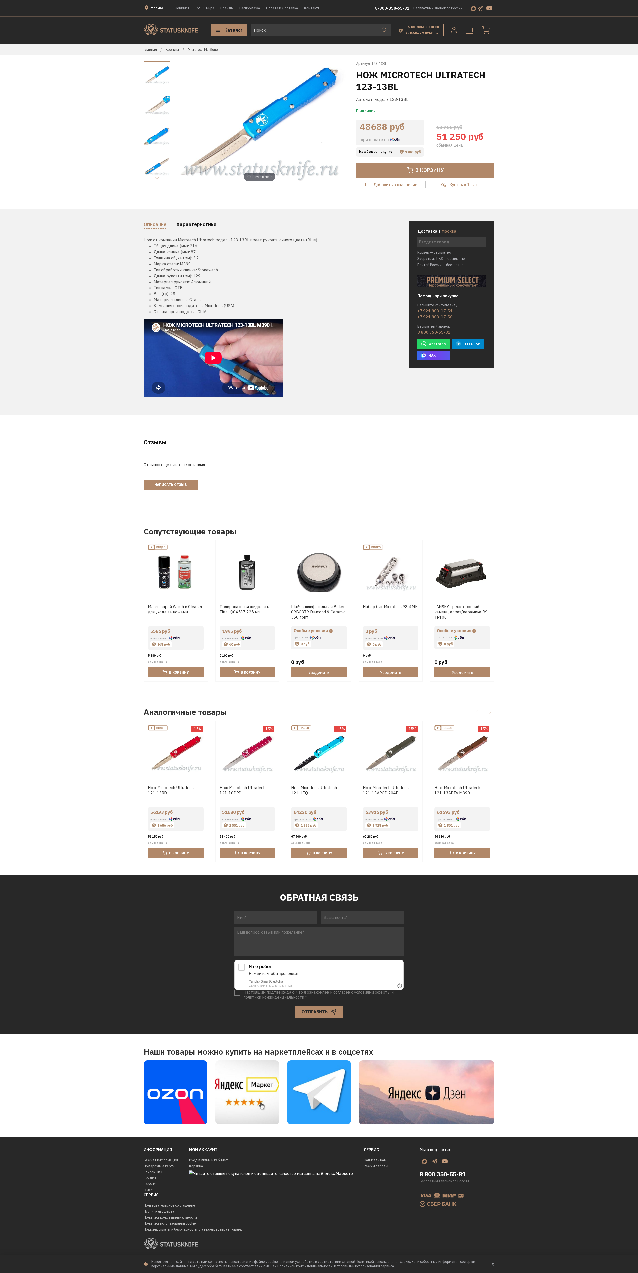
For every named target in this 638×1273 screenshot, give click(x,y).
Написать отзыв (170, 484)
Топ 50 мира (204, 8)
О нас (148, 1190)
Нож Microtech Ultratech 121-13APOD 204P (386, 790)
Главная (150, 49)
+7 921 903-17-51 (435, 310)
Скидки (150, 1178)
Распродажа (249, 8)
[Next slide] (157, 178)
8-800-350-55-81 (392, 8)
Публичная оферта (159, 1211)
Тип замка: (164, 287)
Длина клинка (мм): (172, 251)
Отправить (315, 1012)
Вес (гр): (161, 293)
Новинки (182, 8)
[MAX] (473, 8)
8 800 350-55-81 (433, 332)
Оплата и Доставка (282, 8)
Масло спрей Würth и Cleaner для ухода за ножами (175, 609)
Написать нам (375, 1160)
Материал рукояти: (172, 281)
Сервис (150, 1184)
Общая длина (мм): (171, 245)
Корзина (196, 1166)
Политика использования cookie (170, 1223)
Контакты (312, 8)
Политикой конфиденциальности (305, 1266)
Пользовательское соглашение (169, 1205)
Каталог (233, 30)
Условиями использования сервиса (365, 1266)
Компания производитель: (179, 305)
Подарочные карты (159, 1166)
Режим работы (376, 1166)
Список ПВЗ (153, 1172)
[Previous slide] (183, 123)
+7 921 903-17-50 (435, 316)
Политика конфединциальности (170, 1217)
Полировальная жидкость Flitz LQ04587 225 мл (244, 609)
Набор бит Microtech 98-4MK (390, 606)
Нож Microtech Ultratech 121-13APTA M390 (457, 790)
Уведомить (318, 672)
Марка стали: (166, 263)
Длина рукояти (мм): (173, 275)
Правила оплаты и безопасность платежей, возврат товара (193, 1229)
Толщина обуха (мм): (173, 257)
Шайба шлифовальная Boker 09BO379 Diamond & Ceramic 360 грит (318, 612)
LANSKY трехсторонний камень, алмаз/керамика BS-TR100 (461, 612)
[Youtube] (489, 8)
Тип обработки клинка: (175, 269)
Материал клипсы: (171, 299)
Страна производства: (175, 311)
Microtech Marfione (203, 49)
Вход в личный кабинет (208, 1160)
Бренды (227, 8)
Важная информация (161, 1160)
